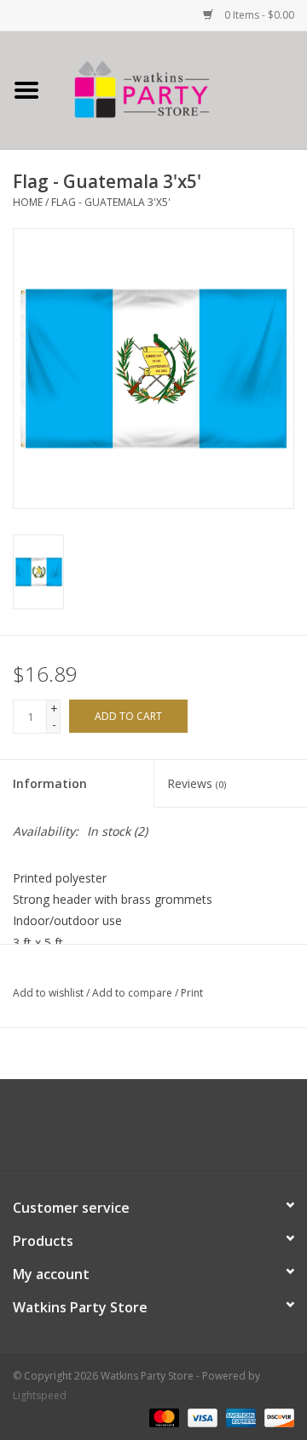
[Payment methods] (162, 1416)
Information (50, 783)
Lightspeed (40, 1395)
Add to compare (133, 993)
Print (192, 993)
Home (28, 202)
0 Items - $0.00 (258, 15)
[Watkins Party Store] (180, 89)
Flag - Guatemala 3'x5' (111, 202)
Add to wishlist (48, 993)
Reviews (196, 783)
